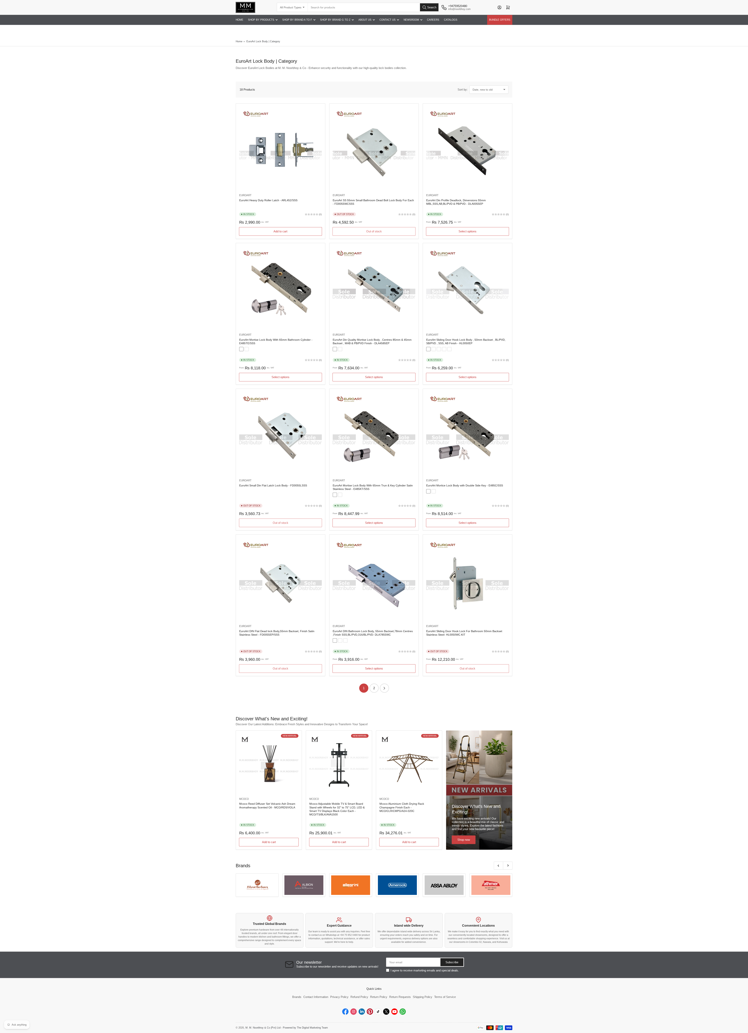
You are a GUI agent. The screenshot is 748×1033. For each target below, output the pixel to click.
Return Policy (378, 997)
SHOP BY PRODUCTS (261, 19)
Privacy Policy (339, 997)
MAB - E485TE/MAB (246, 349)
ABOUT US (364, 19)
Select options (467, 231)
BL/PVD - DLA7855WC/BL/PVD (340, 640)
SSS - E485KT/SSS (335, 495)
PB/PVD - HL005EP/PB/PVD (449, 349)
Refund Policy (359, 997)
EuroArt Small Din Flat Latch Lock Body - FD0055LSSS (273, 485)
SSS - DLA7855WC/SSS (345, 640)
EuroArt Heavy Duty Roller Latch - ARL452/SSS (268, 200)
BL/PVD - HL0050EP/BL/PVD (439, 349)
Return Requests (400, 997)
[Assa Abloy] (444, 885)
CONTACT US (387, 19)
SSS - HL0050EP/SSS (433, 349)
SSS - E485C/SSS (428, 491)
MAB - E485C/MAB (433, 491)
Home (239, 41)
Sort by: (463, 89)
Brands (296, 997)
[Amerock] (397, 885)
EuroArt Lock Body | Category (263, 41)
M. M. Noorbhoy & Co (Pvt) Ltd (262, 1027)
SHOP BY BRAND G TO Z (335, 19)
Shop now (463, 839)
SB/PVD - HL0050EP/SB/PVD (444, 349)
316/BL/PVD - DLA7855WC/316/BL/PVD (335, 640)
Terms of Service (445, 997)
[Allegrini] (350, 885)
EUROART (245, 195)
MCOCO (244, 798)
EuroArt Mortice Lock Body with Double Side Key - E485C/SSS (464, 485)
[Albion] (303, 885)
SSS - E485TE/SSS (241, 349)
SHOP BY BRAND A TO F (297, 19)
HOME (239, 19)
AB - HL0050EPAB (428, 349)
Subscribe (451, 962)
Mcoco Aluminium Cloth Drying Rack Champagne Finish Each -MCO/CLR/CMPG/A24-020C (401, 807)
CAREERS (433, 19)
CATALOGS (450, 19)
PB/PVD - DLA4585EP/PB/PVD (340, 349)
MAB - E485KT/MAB (340, 495)
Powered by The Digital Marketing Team (305, 1027)
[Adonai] (257, 885)
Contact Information (315, 997)
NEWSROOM (411, 19)
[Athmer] (490, 885)
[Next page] (384, 688)
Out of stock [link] (467, 668)
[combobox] (373, 7)
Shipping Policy (422, 997)
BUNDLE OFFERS (499, 19)
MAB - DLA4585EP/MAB (335, 349)
